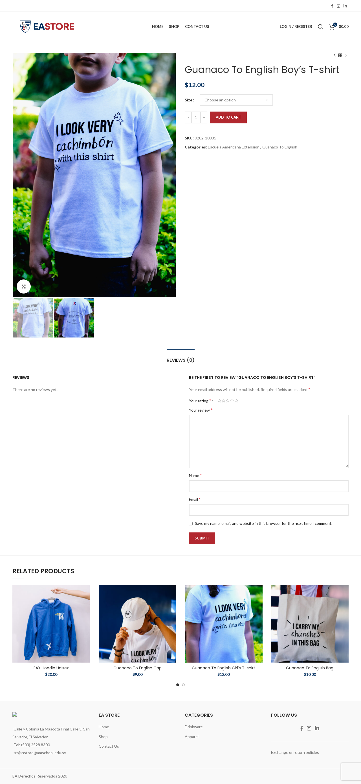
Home (104, 726)
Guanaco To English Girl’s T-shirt (223, 668)
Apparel (192, 736)
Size (188, 99)
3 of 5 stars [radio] (228, 401)
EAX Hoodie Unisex (51, 668)
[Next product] (346, 55)
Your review (201, 409)
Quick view (86, 594)
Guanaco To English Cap (137, 668)
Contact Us (109, 746)
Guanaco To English (279, 147)
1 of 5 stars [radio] (219, 401)
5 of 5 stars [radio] (236, 401)
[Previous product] (334, 55)
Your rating (200, 400)
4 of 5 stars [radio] (232, 401)
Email (195, 499)
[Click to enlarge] (24, 286)
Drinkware (194, 726)
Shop (103, 736)
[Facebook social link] (332, 6)
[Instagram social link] (338, 6)
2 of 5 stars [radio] (223, 401)
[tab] (181, 357)
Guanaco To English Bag (309, 668)
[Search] (320, 26)
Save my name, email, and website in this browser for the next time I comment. (263, 523)
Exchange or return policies (295, 752)
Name (195, 475)
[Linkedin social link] (345, 6)
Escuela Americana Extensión (233, 147)
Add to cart (228, 117)
